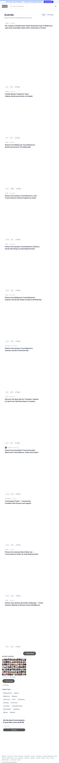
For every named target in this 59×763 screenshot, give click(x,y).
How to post (10, 756)
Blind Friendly (5, 759)
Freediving (16, 709)
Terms (47, 758)
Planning (5, 702)
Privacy (52, 758)
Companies (27, 756)
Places (4, 758)
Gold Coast (6, 699)
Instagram (26, 758)
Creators (33, 756)
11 (7, 646)
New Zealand (7, 709)
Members (21, 756)
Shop (55, 756)
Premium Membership (48, 756)
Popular (51, 14)
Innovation (6, 706)
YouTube (38, 758)
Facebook (20, 758)
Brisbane (14, 696)
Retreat (5, 712)
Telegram (32, 758)
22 (8, 290)
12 (8, 341)
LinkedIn (43, 758)
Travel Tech (14, 702)
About (4, 756)
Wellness (12, 712)
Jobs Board (39, 756)
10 (8, 239)
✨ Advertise (13, 759)
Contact (19, 759)
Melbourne (6, 696)
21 (8, 188)
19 (8, 494)
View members (12, 677)
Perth (13, 699)
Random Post (10, 758)
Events (16, 756)
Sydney (16, 693)
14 (8, 545)
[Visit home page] (5, 6)
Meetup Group (7, 693)
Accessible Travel (17, 706)
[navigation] (55, 6)
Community (21, 699)
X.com (15, 758)
